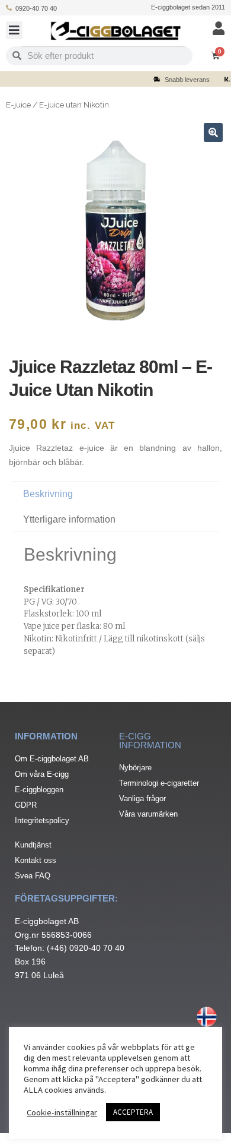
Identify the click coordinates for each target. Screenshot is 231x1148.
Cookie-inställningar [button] (62, 1112)
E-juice (18, 104)
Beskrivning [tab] (48, 494)
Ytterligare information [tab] (69, 519)
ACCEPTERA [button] (133, 1112)
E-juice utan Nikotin (74, 104)
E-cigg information (150, 740)
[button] (14, 30)
